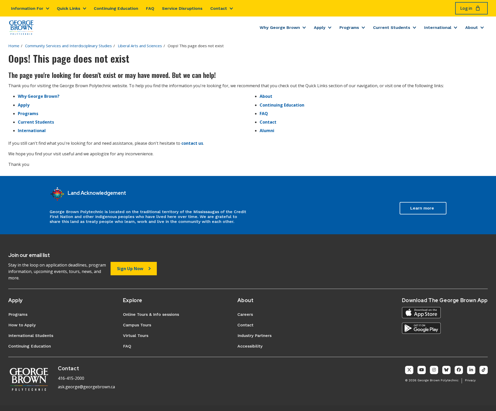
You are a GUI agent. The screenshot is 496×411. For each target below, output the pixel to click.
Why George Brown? (38, 96)
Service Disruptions (182, 8)
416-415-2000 (71, 378)
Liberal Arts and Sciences (140, 45)
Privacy (470, 380)
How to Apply (22, 325)
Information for (27, 8)
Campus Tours (137, 325)
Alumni (267, 130)
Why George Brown (280, 27)
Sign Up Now (130, 268)
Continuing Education (116, 8)
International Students (30, 335)
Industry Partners (254, 335)
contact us (192, 143)
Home (13, 45)
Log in (466, 8)
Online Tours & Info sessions (151, 314)
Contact (218, 8)
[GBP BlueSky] (446, 370)
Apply (320, 27)
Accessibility (249, 346)
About (471, 27)
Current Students (391, 27)
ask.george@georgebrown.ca (86, 387)
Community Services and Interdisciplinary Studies (68, 45)
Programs (349, 27)
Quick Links (68, 8)
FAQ (150, 8)
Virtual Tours (135, 335)
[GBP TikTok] (483, 370)
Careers (245, 314)
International (437, 27)
